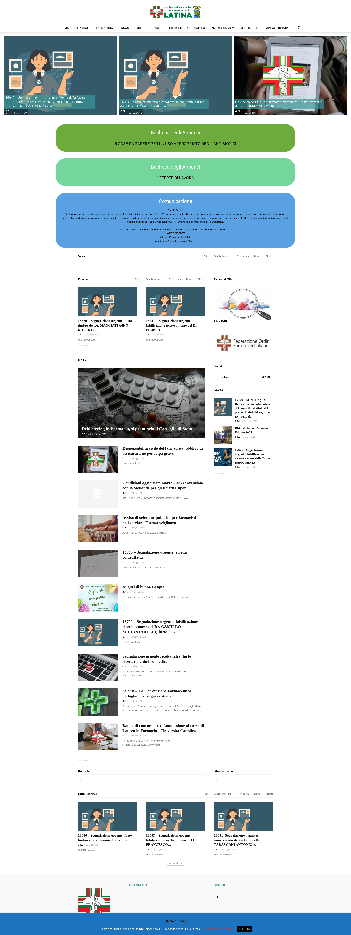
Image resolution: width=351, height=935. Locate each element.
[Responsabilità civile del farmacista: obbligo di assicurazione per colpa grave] (98, 459)
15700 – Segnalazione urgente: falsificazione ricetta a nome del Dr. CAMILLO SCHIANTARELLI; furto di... (160, 626)
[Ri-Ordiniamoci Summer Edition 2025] (223, 435)
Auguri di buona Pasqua (143, 587)
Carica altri (174, 862)
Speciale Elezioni (222, 28)
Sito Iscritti (249, 28)
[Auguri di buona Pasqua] (98, 598)
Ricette (269, 256)
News (125, 28)
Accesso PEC (196, 28)
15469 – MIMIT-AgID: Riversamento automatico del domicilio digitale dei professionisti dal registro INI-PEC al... (252, 408)
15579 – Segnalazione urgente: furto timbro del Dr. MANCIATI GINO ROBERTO (105, 325)
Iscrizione (174, 28)
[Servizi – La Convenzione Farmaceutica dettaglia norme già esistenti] (98, 702)
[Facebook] (217, 897)
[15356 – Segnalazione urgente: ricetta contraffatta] (98, 563)
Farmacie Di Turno (277, 28)
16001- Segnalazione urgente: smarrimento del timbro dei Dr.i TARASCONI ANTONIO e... (237, 840)
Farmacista (104, 28)
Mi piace (265, 376)
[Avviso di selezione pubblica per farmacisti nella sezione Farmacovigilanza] (98, 528)
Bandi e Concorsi (223, 256)
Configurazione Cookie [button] (218, 928)
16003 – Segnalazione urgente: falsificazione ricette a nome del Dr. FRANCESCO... (171, 840)
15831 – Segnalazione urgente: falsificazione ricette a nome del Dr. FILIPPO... (171, 325)
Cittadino (81, 28)
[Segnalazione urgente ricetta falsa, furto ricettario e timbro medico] (98, 667)
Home (65, 28)
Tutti (205, 256)
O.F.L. (8, 111)
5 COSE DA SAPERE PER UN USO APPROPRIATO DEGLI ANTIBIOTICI (175, 143)
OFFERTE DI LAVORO (175, 178)
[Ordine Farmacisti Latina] (175, 12)
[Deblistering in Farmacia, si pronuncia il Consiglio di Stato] (141, 403)
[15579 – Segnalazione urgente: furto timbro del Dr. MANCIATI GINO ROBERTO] (107, 301)
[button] (299, 28)
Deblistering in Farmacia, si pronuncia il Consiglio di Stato (137, 428)
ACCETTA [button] (244, 929)
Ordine (142, 28)
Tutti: (137, 279)
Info (158, 28)
